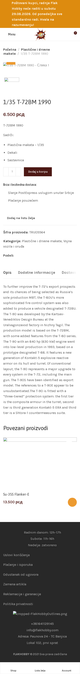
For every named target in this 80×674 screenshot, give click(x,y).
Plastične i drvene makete (42, 241)
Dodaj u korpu (38, 171)
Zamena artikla (14, 584)
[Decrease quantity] (6, 171)
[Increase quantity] (18, 171)
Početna (9, 49)
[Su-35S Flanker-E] (40, 463)
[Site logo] (40, 34)
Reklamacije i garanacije (22, 594)
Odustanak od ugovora (20, 574)
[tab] (7, 272)
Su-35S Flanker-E (16, 494)
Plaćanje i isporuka (18, 565)
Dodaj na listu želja (21, 218)
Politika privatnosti (18, 604)
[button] (72, 502)
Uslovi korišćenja (16, 555)
